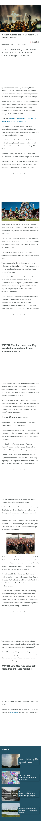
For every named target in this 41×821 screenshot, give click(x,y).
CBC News (14, 712)
